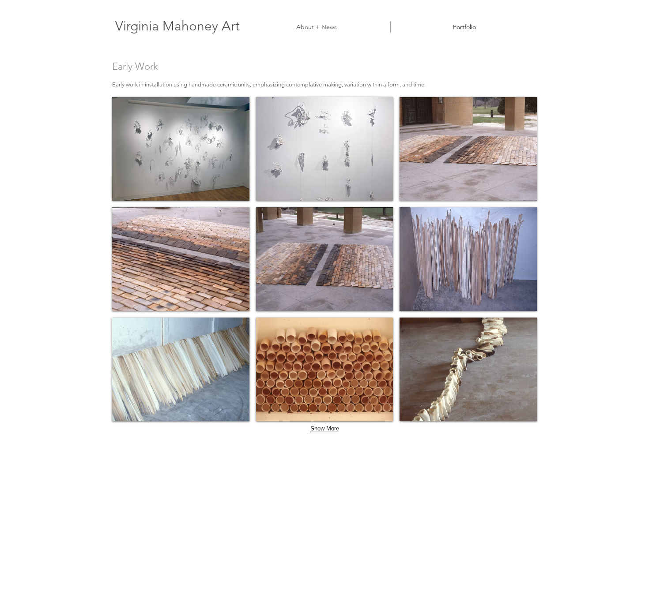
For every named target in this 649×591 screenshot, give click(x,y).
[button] (180, 149)
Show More (324, 428)
